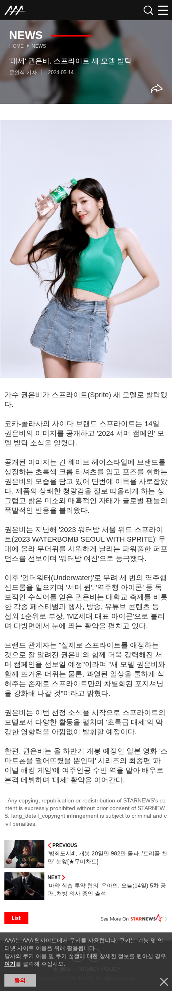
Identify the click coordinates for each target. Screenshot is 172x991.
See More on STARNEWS (134, 918)
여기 (10, 964)
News (39, 46)
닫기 (164, 982)
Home (16, 46)
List (16, 918)
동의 (20, 980)
